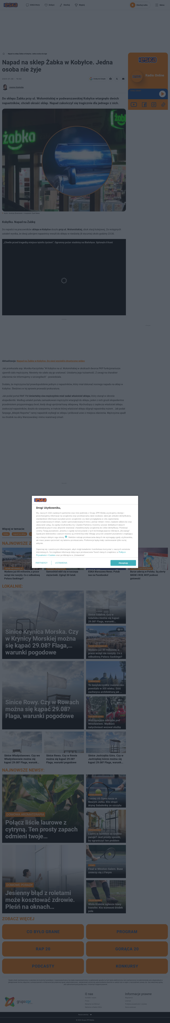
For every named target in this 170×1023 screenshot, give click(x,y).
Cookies (52, 555)
